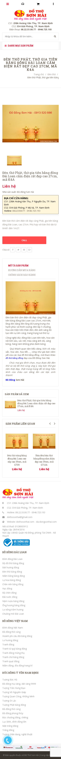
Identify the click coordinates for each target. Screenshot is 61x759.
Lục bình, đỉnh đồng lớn (14, 721)
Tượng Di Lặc (9, 700)
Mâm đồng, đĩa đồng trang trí (17, 665)
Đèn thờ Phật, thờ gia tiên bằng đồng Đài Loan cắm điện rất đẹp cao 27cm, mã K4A (36, 403)
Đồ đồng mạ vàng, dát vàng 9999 (19, 683)
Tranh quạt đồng (10, 661)
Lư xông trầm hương (12, 609)
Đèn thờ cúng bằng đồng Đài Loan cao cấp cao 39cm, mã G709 (17, 460)
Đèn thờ (52, 74)
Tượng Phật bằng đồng (14, 704)
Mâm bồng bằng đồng (13, 575)
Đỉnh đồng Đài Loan (12, 559)
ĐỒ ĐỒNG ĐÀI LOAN (14, 552)
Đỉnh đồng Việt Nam (12, 627)
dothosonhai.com (25, 521)
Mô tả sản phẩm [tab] (18, 265)
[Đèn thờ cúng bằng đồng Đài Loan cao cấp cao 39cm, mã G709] (17, 440)
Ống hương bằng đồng (13, 605)
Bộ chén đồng (9, 592)
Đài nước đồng (9, 596)
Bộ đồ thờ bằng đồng (13, 563)
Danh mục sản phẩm (20, 45)
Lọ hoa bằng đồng (11, 580)
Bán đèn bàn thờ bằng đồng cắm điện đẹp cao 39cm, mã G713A (44, 460)
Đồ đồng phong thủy (12, 713)
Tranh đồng (8, 644)
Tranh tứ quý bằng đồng (14, 648)
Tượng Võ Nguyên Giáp (14, 692)
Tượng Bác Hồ (9, 679)
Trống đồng (8, 730)
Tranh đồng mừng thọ (13, 652)
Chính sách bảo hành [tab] (22, 274)
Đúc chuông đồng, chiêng (15, 717)
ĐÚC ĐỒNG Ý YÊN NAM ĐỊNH (20, 672)
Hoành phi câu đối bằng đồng (17, 636)
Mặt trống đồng (10, 725)
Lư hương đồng (10, 640)
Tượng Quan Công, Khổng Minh (18, 696)
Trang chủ (39, 74)
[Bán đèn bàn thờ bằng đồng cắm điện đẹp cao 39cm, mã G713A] (44, 440)
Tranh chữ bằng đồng (13, 657)
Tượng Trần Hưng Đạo (13, 687)
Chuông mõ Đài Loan (13, 613)
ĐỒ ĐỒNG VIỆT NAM (15, 621)
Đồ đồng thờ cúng (11, 631)
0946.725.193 (38, 512)
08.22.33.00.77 (22, 512)
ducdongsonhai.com (46, 521)
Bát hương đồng (10, 567)
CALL (24, 240)
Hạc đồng (7, 588)
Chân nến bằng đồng (12, 584)
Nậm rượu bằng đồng (13, 601)
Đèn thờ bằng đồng (12, 571)
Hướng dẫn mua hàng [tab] (21, 270)
